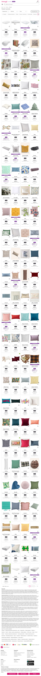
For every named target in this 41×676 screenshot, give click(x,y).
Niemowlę (2, 661)
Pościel (33, 632)
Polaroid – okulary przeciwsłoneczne (14, 632)
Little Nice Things (30, 635)
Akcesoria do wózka (24, 639)
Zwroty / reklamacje (30, 652)
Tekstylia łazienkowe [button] (11, 14)
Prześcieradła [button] (30, 14)
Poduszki (3, 630)
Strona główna (3, 660)
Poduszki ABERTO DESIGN (28, 640)
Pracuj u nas (3, 653)
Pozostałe (18, 635)
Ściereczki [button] (35, 14)
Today (15, 635)
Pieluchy (3, 633)
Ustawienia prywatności (17, 655)
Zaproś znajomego (3, 652)
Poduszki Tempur (31, 639)
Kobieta (2, 664)
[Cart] (9, 26)
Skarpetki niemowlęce (9, 635)
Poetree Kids (22, 630)
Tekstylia (4, 14)
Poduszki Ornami (20, 640)
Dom (36, 632)
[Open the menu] (2, 4)
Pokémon (33, 630)
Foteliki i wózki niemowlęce (29, 633)
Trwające (15, 660)
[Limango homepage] (4, 1)
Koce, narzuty (20, 637)
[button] (6, 11)
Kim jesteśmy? (3, 651)
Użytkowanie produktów (31, 653)
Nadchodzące (16, 661)
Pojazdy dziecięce (27, 630)
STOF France (29, 632)
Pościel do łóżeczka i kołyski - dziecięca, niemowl (9, 639)
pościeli (31, 591)
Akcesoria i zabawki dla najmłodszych (11, 633)
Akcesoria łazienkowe (14, 637)
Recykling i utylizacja (30, 655)
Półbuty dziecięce (23, 632)
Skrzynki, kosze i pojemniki (6, 637)
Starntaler (35, 635)
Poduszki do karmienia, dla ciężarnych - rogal (12, 630)
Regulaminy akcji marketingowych (19, 652)
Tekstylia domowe (23, 635)
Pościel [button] (17, 14)
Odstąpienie (29, 656)
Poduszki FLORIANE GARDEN (6, 640)
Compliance (16, 656)
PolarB (7, 632)
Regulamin (15, 651)
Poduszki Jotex (14, 640)
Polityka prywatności (17, 653)
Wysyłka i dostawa (30, 651)
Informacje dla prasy (4, 655)
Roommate (3, 635)
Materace (19, 639)
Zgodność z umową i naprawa (31, 657)
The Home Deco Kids (21, 633)
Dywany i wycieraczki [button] (23, 14)
